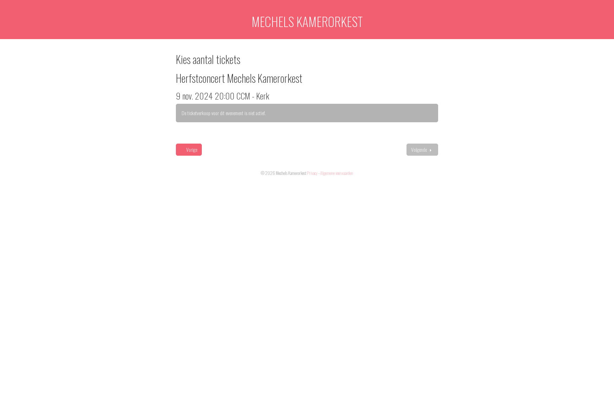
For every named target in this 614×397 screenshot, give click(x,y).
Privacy (312, 173)
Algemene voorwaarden (336, 173)
